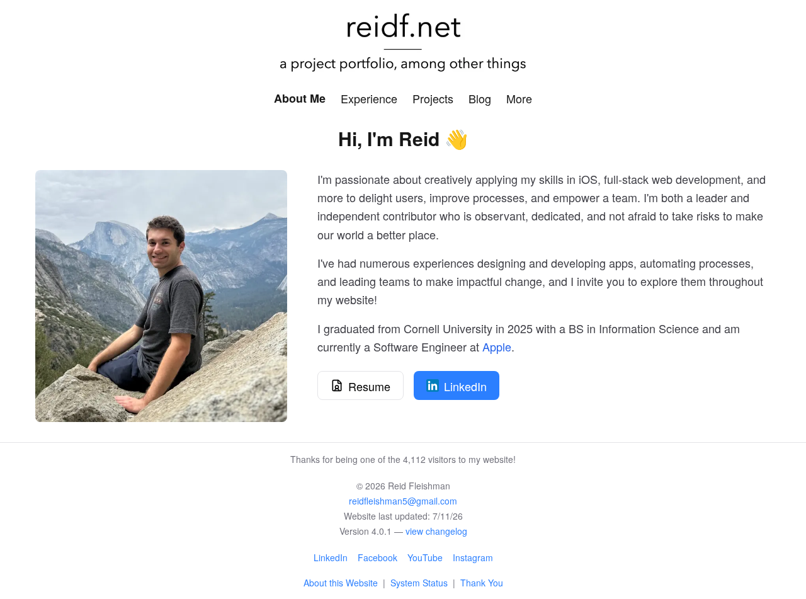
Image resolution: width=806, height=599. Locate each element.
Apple (496, 346)
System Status (419, 582)
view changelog (436, 531)
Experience (369, 98)
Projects (432, 98)
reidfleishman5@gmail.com (403, 500)
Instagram (473, 557)
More (519, 98)
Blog (479, 98)
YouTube (425, 557)
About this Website (341, 582)
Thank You (481, 582)
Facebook (377, 557)
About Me (300, 98)
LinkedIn (331, 557)
